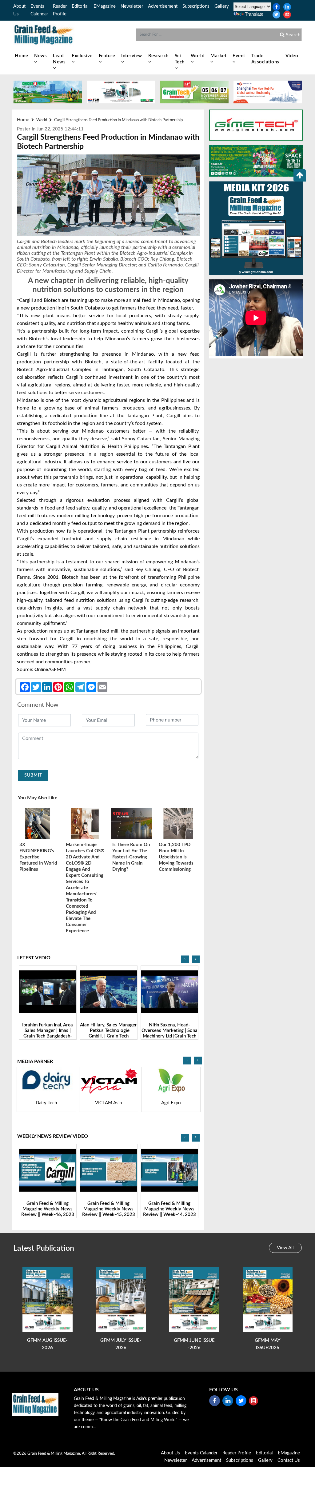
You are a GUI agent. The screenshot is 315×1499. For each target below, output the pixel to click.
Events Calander (201, 1453)
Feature (107, 56)
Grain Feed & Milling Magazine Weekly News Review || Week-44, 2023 (108, 1209)
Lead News (59, 59)
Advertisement (162, 6)
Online (41, 669)
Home (21, 56)
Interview (131, 56)
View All (285, 1247)
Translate (254, 14)
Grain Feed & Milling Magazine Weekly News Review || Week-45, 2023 (47, 1209)
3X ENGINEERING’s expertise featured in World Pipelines (38, 857)
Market (218, 56)
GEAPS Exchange (171, 1103)
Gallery (221, 6)
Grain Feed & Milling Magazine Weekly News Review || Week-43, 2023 (169, 1209)
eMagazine (105, 6)
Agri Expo (108, 1103)
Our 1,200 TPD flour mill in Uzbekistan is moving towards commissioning (176, 857)
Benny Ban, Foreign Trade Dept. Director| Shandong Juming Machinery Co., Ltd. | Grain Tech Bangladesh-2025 (169, 1036)
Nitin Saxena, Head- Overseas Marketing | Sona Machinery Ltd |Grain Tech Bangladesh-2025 (109, 1033)
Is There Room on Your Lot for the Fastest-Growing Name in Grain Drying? (131, 857)
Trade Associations (265, 59)
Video (291, 56)
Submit (33, 775)
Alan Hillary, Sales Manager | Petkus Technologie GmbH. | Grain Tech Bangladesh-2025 (47, 1033)
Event (239, 56)
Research (158, 56)
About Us (170, 1453)
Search (293, 34)
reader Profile (236, 1453)
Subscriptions (195, 6)
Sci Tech (180, 59)
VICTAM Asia (46, 1103)
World (198, 56)
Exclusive (82, 56)
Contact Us (288, 1460)
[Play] (48, 992)
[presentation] (185, 959)
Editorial (80, 6)
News (40, 56)
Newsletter (132, 6)
